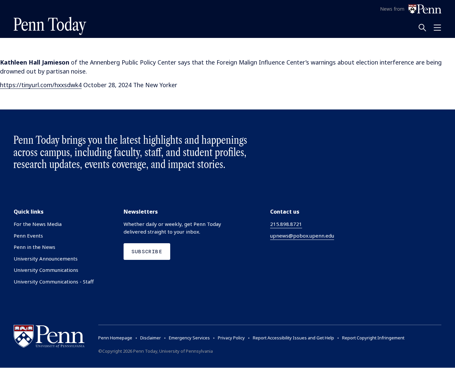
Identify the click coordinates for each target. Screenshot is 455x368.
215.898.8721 (286, 224)
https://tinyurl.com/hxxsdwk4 (41, 85)
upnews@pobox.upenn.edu (302, 235)
